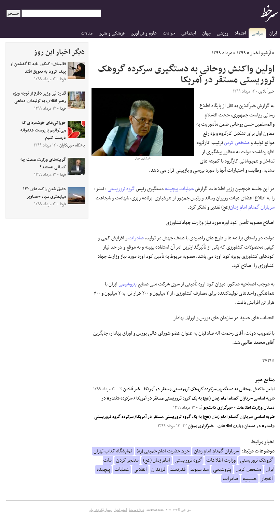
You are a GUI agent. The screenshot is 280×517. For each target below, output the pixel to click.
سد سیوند (199, 469)
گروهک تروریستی (256, 460)
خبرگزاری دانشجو (217, 407)
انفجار (267, 478)
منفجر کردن (127, 460)
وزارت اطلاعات (221, 460)
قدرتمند (178, 469)
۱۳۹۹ (241, 52)
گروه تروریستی (121, 188)
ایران (273, 33)
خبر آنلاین (131, 389)
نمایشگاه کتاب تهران (113, 451)
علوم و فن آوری (144, 33)
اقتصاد (240, 33)
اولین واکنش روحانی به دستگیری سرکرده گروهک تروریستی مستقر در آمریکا (209, 389)
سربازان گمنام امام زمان (252, 207)
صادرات (136, 238)
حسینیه (250, 478)
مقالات (87, 33)
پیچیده (171, 188)
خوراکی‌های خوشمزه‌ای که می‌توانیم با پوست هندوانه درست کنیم (43, 130)
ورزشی (222, 33)
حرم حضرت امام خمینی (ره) (163, 451)
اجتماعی (188, 33)
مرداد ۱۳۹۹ (222, 52)
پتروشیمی (127, 284)
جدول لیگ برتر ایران (100, 510)
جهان (206, 33)
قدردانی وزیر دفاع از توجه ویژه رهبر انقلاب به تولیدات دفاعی (39, 97)
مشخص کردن (237, 142)
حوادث (169, 33)
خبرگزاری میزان (200, 426)
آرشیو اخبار (260, 52)
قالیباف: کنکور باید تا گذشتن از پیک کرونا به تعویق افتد (38, 67)
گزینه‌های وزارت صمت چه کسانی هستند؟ (43, 163)
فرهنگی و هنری (112, 33)
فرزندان (158, 469)
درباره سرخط (136, 510)
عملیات (186, 188)
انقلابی (140, 469)
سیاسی (257, 33)
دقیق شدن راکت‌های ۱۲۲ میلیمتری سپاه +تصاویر (44, 192)
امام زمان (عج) (156, 460)
